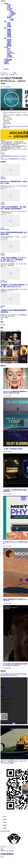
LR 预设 (11, 20)
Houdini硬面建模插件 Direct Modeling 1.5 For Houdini (13, 156)
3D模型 (8, 54)
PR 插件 (9, 6)
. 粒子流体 (12, 12)
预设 (25, 673)
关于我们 (5, 681)
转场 (20, 673)
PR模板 (8, 24)
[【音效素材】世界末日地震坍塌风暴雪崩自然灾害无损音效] (10, 304)
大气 (2, 153)
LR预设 (6, 675)
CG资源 (6, 47)
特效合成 (9, 40)
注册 (7, 850)
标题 (4, 675)
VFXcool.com (10, 722)
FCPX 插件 (9, 16)
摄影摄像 (9, 44)
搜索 (15, 72)
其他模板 (9, 26)
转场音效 (3, 204)
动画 (12, 675)
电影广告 (3, 229)
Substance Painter (11, 53)
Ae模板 (5, 673)
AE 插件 (9, 4)
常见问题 (5, 682)
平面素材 (9, 30)
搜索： (2, 330)
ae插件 (2, 673)
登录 (4, 324)
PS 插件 (8, 7)
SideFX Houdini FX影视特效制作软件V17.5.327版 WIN (13, 158)
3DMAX (9, 48)
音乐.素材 (8, 86)
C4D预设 (12, 15)
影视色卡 (7, 63)
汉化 (16, 675)
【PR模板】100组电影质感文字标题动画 (13, 448)
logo (14, 675)
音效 (5, 178)
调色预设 (9, 17)
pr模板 (22, 673)
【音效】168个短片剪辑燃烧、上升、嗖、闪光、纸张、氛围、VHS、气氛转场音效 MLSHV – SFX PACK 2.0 (13, 259)
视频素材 (9, 29)
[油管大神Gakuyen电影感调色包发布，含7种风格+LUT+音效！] (10, 175)
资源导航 (6, 62)
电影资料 (9, 35)
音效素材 (7, 229)
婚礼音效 (3, 281)
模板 (5, 21)
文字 (9, 675)
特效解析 (9, 46)
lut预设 (2, 178)
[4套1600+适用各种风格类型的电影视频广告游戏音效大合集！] (10, 226)
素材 (5, 27)
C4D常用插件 (13, 13)
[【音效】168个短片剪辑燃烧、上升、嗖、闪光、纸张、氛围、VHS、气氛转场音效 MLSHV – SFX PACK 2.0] (10, 252)
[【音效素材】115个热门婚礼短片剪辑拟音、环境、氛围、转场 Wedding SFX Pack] (10, 279)
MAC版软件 (10, 57)
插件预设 (6, 3)
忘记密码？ (11, 850)
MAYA (8, 49)
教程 (5, 38)
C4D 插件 (9, 9)
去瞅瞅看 (11, 763)
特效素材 (9, 33)
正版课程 (5, 692)
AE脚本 (14, 673)
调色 (17, 673)
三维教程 (9, 42)
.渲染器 (11, 11)
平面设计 (9, 43)
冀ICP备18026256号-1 (7, 723)
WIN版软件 (9, 55)
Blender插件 (10, 8)
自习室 (6, 61)
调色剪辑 (9, 39)
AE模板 (8, 22)
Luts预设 (12, 18)
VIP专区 (2, 177)
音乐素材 (9, 31)
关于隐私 (5, 683)
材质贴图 (9, 34)
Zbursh (8, 50)
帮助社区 (8, 59)
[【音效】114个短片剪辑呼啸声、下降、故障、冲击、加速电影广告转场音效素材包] (10, 201)
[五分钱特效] (4, 1)
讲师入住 (5, 691)
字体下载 (9, 37)
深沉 (4, 153)
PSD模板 (9, 25)
